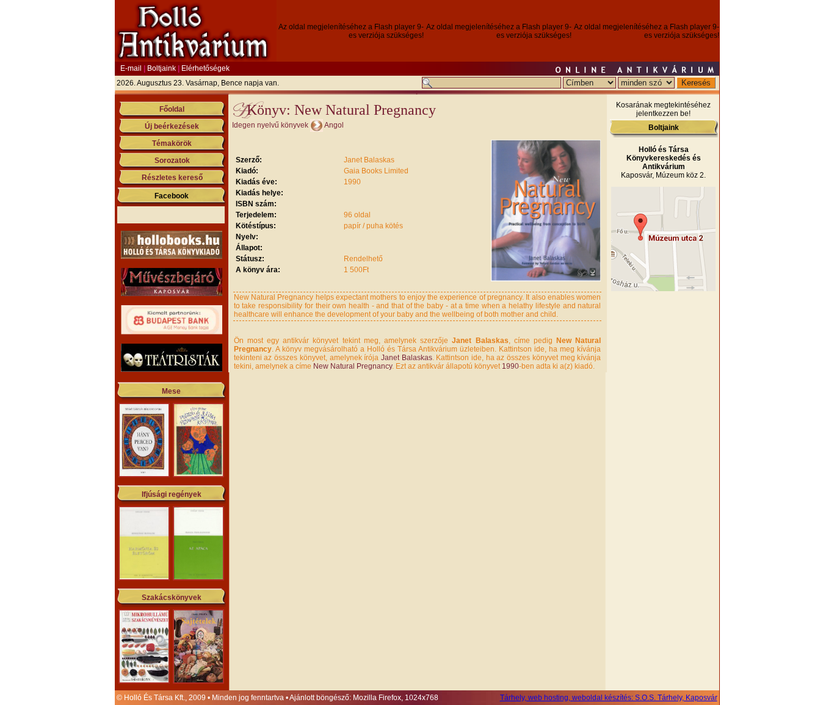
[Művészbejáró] (171, 293)
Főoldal (171, 109)
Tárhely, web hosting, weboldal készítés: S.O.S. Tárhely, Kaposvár (608, 697)
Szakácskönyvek (171, 597)
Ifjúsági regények (171, 494)
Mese (171, 391)
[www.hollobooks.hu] (171, 256)
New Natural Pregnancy (352, 366)
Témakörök (172, 143)
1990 (510, 366)
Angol (334, 125)
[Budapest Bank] (171, 332)
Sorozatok (172, 160)
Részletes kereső (172, 177)
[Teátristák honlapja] (171, 369)
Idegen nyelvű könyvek (270, 125)
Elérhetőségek (205, 68)
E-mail (131, 68)
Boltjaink (161, 68)
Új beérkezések (172, 126)
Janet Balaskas (406, 357)
